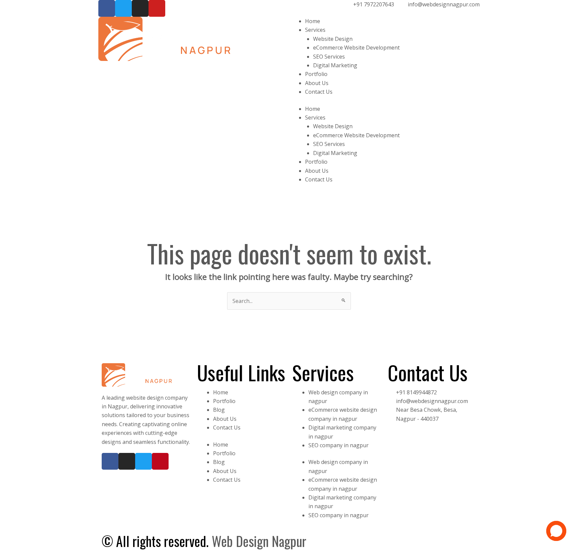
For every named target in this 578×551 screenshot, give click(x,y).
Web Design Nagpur (259, 541)
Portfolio (316, 74)
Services (315, 29)
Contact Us (318, 91)
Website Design (333, 39)
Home (312, 21)
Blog (219, 409)
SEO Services (329, 56)
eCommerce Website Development (356, 47)
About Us (316, 83)
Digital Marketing (335, 65)
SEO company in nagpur (338, 445)
